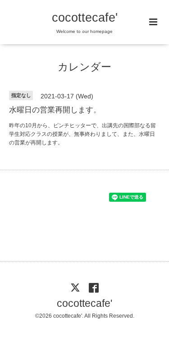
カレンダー (84, 67)
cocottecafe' (85, 17)
